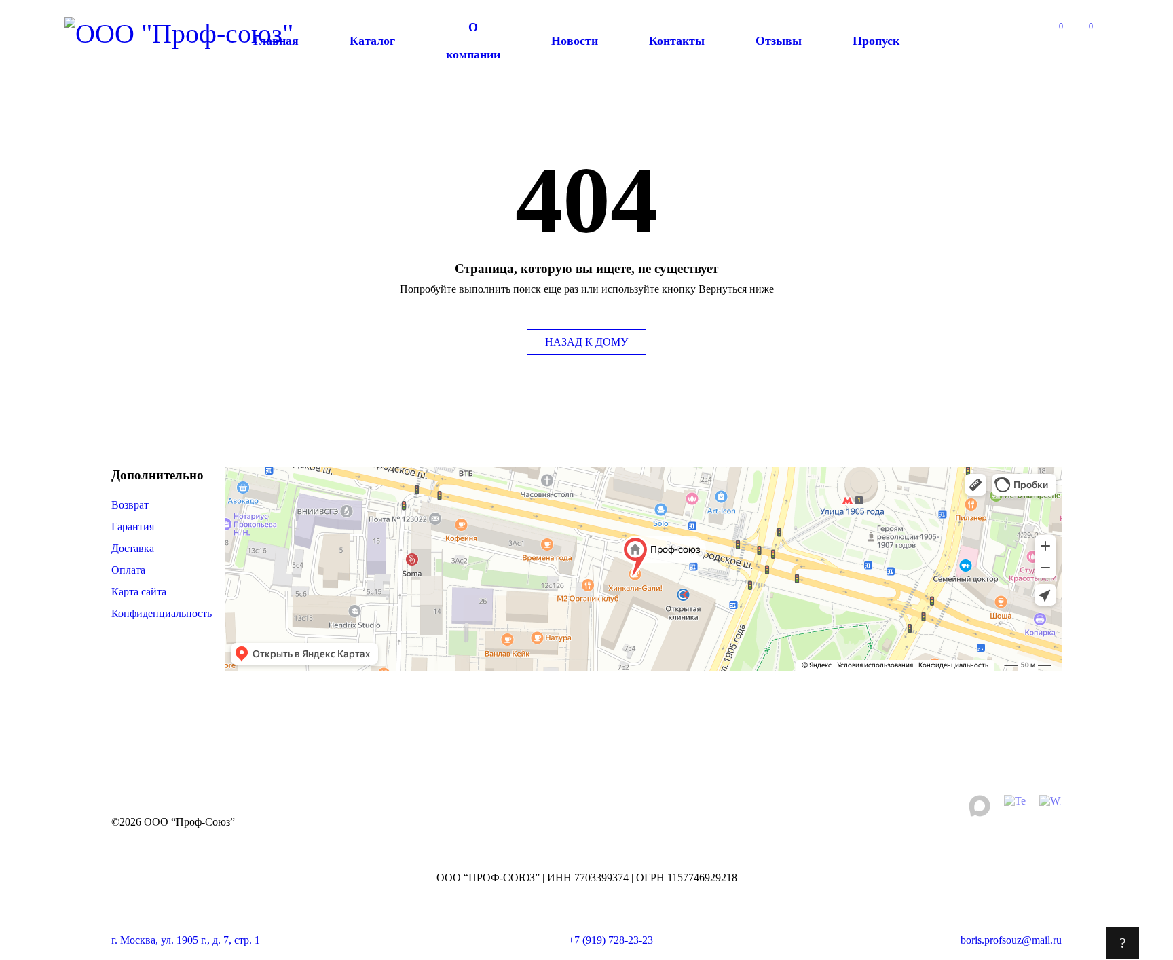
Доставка (132, 548)
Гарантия (134, 526)
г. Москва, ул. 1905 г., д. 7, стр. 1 (185, 940)
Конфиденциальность (161, 613)
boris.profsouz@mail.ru (1011, 940)
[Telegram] (1014, 806)
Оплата (128, 570)
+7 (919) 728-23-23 (610, 940)
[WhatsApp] (1050, 806)
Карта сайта (138, 591)
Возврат (130, 505)
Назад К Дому (586, 342)
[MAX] (979, 806)
